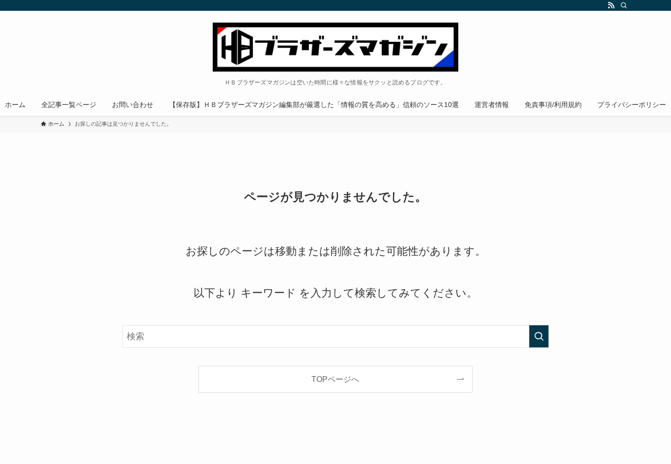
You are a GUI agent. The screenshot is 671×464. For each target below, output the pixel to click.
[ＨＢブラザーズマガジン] (335, 47)
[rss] (611, 5)
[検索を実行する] (539, 336)
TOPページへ (335, 379)
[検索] (623, 5)
